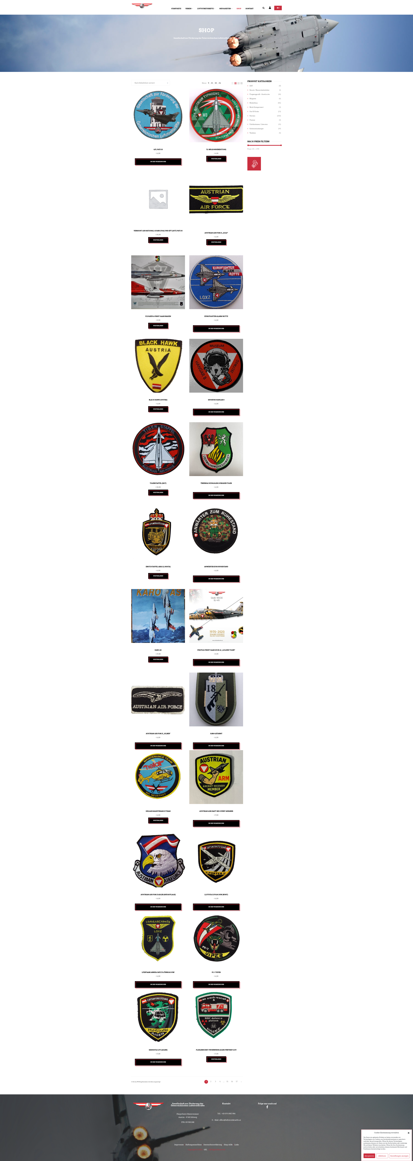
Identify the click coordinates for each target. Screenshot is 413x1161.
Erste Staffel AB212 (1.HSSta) (158, 567)
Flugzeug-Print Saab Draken (158, 316)
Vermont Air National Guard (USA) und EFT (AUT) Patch (158, 231)
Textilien (253, 133)
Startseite (176, 9)
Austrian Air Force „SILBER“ (158, 734)
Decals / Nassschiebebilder (260, 90)
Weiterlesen (216, 159)
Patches (252, 116)
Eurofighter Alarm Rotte (216, 316)
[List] (233, 83)
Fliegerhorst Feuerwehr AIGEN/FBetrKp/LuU (216, 1050)
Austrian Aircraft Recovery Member (216, 811)
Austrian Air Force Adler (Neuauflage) (158, 895)
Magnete (253, 99)
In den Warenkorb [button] (158, 162)
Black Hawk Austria (158, 400)
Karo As (158, 650)
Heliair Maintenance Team (158, 811)
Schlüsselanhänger (257, 129)
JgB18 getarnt (216, 734)
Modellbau (254, 103)
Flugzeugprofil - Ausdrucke (260, 94)
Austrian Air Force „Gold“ (216, 233)
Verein (188, 9)
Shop (239, 9)
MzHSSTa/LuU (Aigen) (158, 1050)
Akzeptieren (369, 1156)
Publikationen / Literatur (259, 124)
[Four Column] (241, 83)
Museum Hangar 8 (216, 400)
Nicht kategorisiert (257, 107)
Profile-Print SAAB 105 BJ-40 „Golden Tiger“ (216, 650)
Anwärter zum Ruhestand (216, 567)
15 (227, 1081)
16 (232, 1081)
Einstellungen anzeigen (399, 1156)
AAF (251, 86)
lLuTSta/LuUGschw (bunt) (216, 895)
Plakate (252, 120)
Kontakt (250, 9)
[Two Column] (235, 83)
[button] (409, 1133)
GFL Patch (158, 149)
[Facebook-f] (267, 1106)
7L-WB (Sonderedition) (216, 149)
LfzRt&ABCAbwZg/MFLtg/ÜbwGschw (158, 972)
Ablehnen (382, 1156)
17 (236, 1081)
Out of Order (254, 111)
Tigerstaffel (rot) (158, 483)
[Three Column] (238, 83)
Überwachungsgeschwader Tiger (216, 483)
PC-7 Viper (216, 972)
